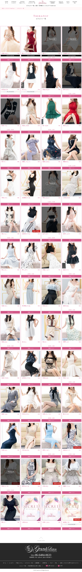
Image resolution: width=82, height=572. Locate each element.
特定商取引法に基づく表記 (34, 565)
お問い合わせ (51, 565)
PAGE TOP (41, 540)
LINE (61, 565)
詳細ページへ (10, 59)
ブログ (68, 2)
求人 (75, 2)
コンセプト (13, 2)
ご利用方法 (61, 2)
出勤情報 (52, 2)
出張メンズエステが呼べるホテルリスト (69, 562)
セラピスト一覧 (31, 2)
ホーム (6, 2)
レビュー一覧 (22, 565)
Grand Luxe (38, 570)
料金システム (22, 2)
